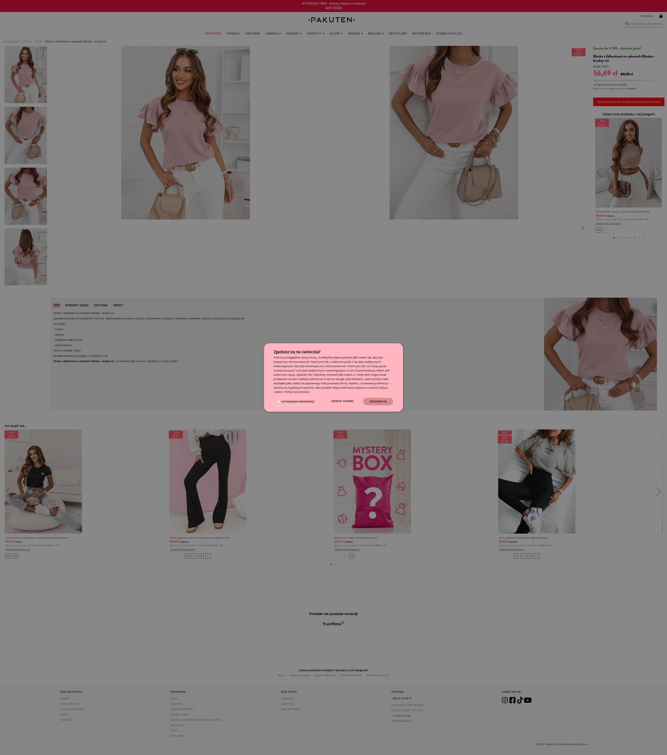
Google (340, 379)
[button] (296, 402)
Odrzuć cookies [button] (342, 401)
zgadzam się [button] (378, 401)
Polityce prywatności (297, 391)
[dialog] (333, 377)
